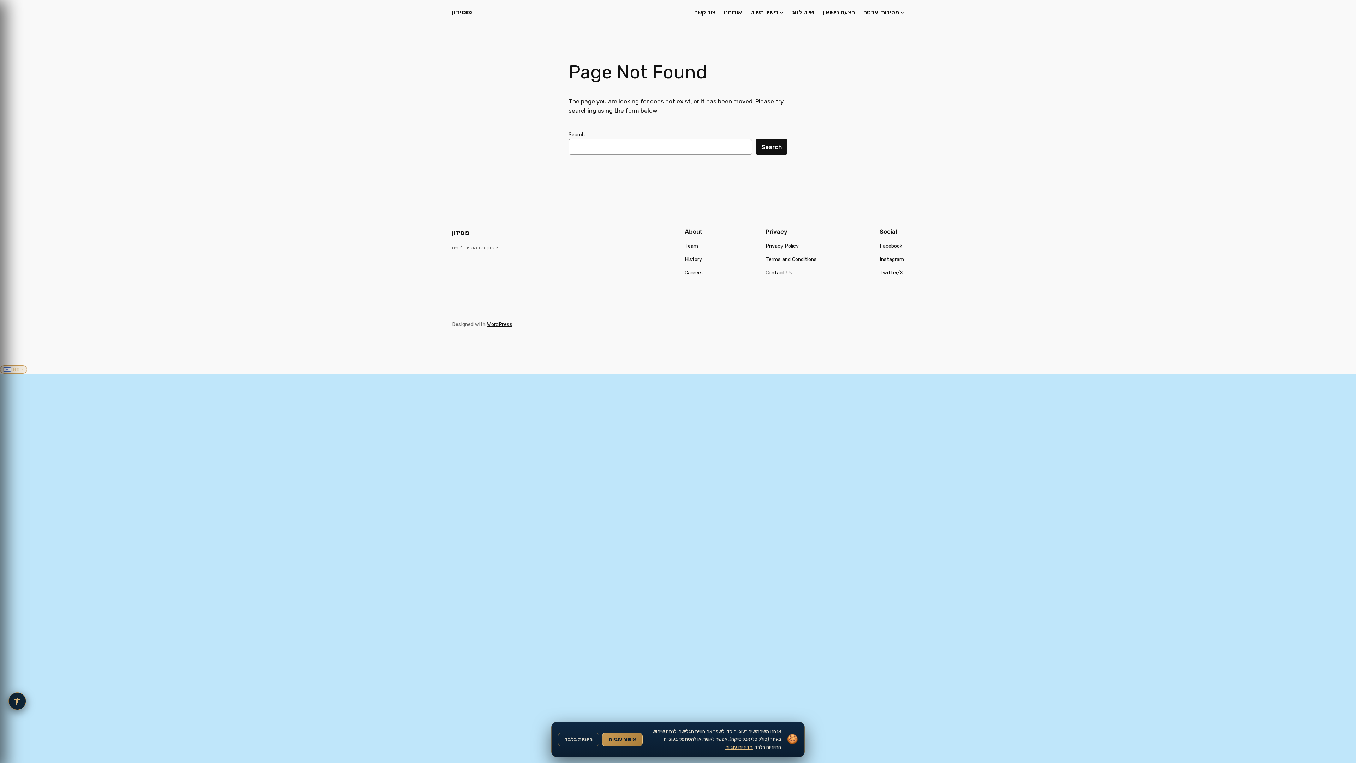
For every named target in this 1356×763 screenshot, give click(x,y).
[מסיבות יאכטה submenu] (902, 12)
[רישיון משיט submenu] (781, 12)
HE (18, 369)
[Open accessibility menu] (17, 701)
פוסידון (462, 12)
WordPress (499, 324)
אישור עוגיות (622, 740)
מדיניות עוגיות (739, 747)
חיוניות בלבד (579, 740)
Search (577, 135)
